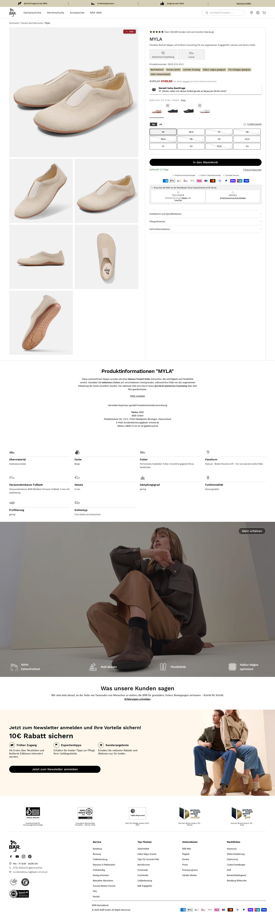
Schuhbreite (143, 875)
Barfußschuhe (144, 864)
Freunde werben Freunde (104, 886)
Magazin (185, 854)
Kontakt (96, 896)
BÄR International (100, 905)
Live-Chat (178, 200)
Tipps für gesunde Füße (148, 859)
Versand (186, 81)
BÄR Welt (96, 12)
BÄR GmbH (105, 909)
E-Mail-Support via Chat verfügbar (233, 198)
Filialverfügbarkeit (252, 170)
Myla (47, 23)
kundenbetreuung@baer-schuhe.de (141, 422)
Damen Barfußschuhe (32, 23)
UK (160, 124)
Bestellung (97, 848)
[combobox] (223, 13)
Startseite (14, 23)
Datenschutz (232, 859)
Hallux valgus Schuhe (147, 854)
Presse (185, 864)
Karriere (185, 859)
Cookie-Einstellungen (236, 864)
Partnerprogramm (190, 870)
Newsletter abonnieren (103, 880)
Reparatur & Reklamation (104, 864)
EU (153, 124)
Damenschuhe (32, 12)
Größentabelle (254, 124)
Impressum (232, 848)
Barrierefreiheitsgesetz (236, 875)
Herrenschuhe (55, 12)
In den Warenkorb (205, 162)
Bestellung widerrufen (237, 880)
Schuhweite (143, 870)
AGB (229, 870)
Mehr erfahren (252, 531)
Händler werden (189, 875)
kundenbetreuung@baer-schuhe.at (30, 871)
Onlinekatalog (99, 870)
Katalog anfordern (101, 875)
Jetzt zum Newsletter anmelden (55, 769)
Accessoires (77, 12)
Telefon (184, 198)
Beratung (97, 854)
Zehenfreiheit (143, 848)
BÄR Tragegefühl (145, 886)
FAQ (95, 891)
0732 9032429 (20, 867)
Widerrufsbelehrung (235, 854)
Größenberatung (100, 859)
